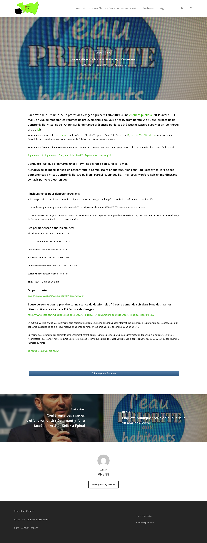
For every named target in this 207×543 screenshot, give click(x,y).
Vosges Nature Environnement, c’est (112, 8)
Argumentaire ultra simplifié (98, 155)
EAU (109, 52)
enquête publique (141, 115)
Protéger (148, 8)
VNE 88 (88, 65)
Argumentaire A (35, 155)
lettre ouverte (62, 135)
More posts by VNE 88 (103, 484)
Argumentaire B (52, 155)
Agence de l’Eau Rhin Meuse (141, 135)
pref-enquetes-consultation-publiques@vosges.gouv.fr (55, 295)
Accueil (80, 8)
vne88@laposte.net (145, 522)
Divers (99, 52)
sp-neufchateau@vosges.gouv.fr (43, 350)
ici (38, 129)
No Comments (118, 65)
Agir (163, 8)
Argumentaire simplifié (72, 155)
